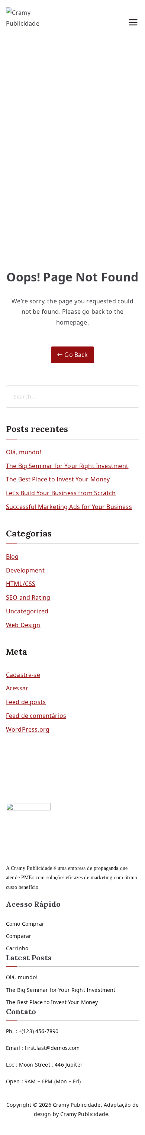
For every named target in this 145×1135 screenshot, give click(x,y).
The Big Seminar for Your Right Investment (67, 466)
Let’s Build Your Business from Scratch (61, 493)
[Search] (132, 396)
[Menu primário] (133, 23)
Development (25, 570)
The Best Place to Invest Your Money (58, 479)
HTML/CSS (20, 584)
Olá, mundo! (23, 452)
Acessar (17, 688)
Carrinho (17, 948)
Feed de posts (26, 702)
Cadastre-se (23, 675)
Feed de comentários (36, 716)
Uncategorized (27, 611)
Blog (12, 556)
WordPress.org (27, 729)
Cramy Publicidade (77, 1104)
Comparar (18, 935)
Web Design (23, 625)
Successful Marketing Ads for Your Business (69, 507)
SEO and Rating (28, 597)
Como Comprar (25, 923)
